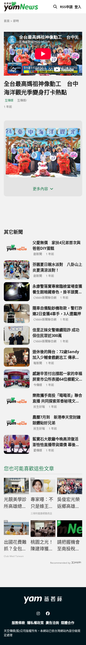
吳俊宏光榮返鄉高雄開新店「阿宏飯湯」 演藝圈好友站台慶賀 (68, 503)
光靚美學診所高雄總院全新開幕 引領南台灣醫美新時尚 (16, 503)
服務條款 (18, 622)
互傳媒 (9, 100)
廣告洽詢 (52, 622)
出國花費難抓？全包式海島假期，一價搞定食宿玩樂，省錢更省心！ (15, 545)
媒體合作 (67, 622)
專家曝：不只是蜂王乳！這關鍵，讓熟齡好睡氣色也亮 (42, 503)
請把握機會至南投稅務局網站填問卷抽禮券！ (68, 545)
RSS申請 (66, 7)
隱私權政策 (35, 622)
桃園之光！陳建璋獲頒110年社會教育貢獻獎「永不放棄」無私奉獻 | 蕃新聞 (42, 545)
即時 (16, 21)
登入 (78, 7)
